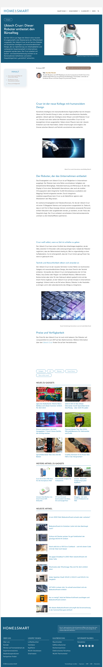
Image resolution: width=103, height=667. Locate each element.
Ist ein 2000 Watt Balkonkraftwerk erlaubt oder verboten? (69, 517)
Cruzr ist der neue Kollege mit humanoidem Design (15, 76)
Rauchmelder (57, 642)
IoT (50, 371)
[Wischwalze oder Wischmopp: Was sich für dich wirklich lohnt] (41, 568)
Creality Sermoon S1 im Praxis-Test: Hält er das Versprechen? (77, 455)
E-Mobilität (85, 11)
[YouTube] (83, 646)
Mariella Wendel (51, 73)
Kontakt (6, 645)
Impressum (81, 664)
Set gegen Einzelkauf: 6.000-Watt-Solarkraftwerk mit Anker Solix (68, 558)
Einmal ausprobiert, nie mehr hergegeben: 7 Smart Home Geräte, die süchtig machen (48, 431)
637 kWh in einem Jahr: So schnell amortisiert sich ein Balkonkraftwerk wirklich (68, 588)
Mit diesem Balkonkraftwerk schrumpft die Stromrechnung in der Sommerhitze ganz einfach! (70, 608)
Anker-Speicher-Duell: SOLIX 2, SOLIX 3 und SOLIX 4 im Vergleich (69, 578)
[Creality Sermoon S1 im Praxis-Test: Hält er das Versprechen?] (78, 445)
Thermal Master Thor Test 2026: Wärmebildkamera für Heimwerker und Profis (77, 431)
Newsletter (81, 642)
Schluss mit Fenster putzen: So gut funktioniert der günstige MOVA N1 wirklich (67, 537)
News (94, 11)
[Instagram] (89, 646)
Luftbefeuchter (33, 642)
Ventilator (31, 645)
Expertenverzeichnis (10, 651)
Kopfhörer (31, 648)
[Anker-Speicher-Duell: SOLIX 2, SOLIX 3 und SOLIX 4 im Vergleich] (41, 578)
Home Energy (73, 11)
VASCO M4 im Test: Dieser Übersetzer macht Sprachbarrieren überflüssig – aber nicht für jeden (77, 406)
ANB (87, 664)
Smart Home (61, 11)
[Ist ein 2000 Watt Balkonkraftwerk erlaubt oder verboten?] (41, 517)
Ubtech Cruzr (48, 342)
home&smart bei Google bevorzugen (79, 68)
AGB (91, 664)
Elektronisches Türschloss (61, 651)
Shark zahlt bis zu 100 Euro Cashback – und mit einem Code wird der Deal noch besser (70, 547)
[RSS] (92, 646)
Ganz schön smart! (44, 375)
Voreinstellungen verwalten (71, 664)
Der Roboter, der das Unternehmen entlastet (13, 80)
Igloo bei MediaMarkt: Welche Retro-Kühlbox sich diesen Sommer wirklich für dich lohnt (49, 406)
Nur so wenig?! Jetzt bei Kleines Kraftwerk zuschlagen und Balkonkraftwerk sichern (69, 598)
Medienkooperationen (11, 653)
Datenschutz (97, 664)
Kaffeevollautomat (59, 645)
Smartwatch (32, 653)
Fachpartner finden (10, 656)
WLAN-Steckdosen (34, 651)
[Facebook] (80, 646)
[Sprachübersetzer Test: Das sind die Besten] (49, 445)
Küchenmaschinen (59, 648)
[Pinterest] (86, 646)
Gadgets (8, 20)
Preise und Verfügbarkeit (14, 83)
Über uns (6, 642)
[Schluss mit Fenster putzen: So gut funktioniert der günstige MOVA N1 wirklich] (41, 537)
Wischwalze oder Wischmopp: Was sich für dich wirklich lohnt (68, 568)
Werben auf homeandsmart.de (13, 648)
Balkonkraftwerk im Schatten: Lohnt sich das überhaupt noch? (68, 527)
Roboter (59, 371)
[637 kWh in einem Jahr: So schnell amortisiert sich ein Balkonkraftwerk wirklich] (41, 588)
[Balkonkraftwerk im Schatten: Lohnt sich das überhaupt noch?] (41, 527)
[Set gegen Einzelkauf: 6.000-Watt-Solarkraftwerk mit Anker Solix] (41, 558)
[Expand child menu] (66, 11)
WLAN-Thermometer (60, 653)
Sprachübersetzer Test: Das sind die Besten (48, 455)
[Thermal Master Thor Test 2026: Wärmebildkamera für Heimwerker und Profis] (78, 419)
